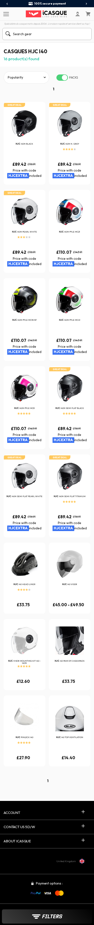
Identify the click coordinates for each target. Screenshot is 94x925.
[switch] (62, 77)
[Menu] (5, 13)
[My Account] (77, 14)
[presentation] (7, 4)
